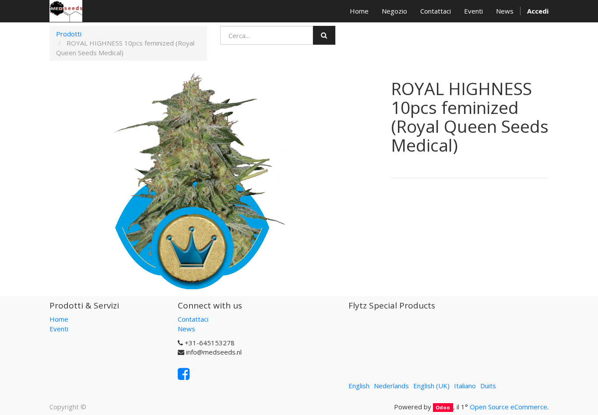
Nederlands (391, 385)
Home (58, 319)
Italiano (465, 385)
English (358, 385)
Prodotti (68, 33)
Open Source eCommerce (508, 406)
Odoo (443, 407)
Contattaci (193, 319)
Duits (488, 385)
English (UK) (431, 385)
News (186, 328)
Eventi (58, 328)
